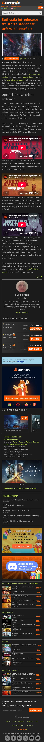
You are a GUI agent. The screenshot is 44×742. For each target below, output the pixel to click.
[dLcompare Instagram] (19, 738)
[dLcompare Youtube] (31, 738)
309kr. (35, 328)
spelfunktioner (29, 77)
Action (15, 442)
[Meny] (41, 3)
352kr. (35, 339)
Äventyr (22, 442)
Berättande (14, 444)
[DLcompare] (22, 716)
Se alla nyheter (22, 312)
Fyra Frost (23, 59)
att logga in (21, 362)
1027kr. (35, 349)
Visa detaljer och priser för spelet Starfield (20, 488)
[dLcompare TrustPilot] (25, 738)
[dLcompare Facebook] (13, 738)
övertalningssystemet (16, 80)
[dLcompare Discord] (37, 738)
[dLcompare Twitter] (7, 738)
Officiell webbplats (11, 439)
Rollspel (29, 442)
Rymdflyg (23, 444)
